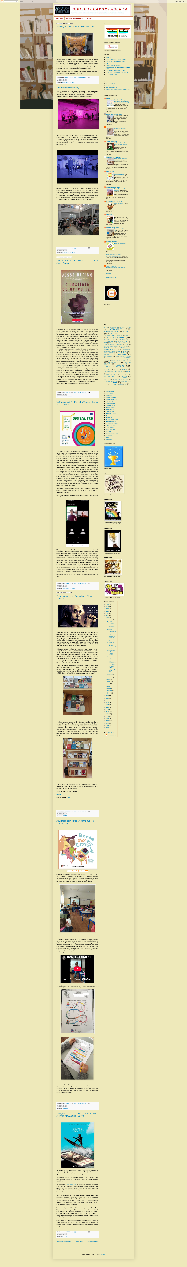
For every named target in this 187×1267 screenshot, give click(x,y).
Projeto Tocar (124, 374)
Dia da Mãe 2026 (110, 83)
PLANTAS (106, 369)
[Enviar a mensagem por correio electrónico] (89, 77)
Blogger (103, 1254)
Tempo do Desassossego (68, 87)
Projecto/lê (108, 431)
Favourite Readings (111, 241)
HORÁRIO (106, 360)
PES (120, 368)
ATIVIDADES (65, 1108)
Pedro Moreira (111, 732)
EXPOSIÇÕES (122, 354)
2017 (107, 700)
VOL (126, 384)
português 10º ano (108, 371)
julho (108, 679)
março (109, 688)
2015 (107, 705)
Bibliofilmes (109, 395)
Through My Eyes (111, 266)
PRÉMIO (128, 371)
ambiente (112, 334)
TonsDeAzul (109, 439)
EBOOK (58, 794)
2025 (107, 606)
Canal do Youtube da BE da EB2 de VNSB (117, 72)
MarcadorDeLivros (111, 421)
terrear (108, 98)
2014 (107, 707)
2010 (107, 716)
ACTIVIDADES (65, 82)
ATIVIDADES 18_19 (121, 341)
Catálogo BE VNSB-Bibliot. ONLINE (115, 61)
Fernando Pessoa (110, 407)
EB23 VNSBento (116, 351)
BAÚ (105, 343)
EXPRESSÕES (108, 356)
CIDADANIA (89, 18)
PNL (115, 369)
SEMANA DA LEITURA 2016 (111, 381)
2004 (107, 725)
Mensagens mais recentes (64, 1241)
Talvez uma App (71, 1184)
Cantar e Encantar (109, 344)
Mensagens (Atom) (68, 1244)
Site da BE (108, 57)
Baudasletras (109, 393)
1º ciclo (106, 327)
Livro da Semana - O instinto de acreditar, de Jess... (111, 637)
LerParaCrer (109, 417)
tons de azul (109, 127)
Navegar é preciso (110, 425)
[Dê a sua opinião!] (60, 80)
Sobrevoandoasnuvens (112, 433)
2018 (107, 698)
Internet (113, 360)
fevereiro (109, 690)
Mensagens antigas (92, 1241)
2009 (107, 718)
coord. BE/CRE (112, 735)
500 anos (122, 327)
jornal (118, 360)
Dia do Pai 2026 (110, 85)
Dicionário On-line (110, 403)
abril (108, 686)
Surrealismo (109, 435)
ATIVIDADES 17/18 (108, 341)
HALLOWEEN (119, 357)
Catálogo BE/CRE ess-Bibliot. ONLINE (116, 59)
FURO (112, 357)
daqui (68, 797)
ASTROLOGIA (127, 335)
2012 (107, 711)
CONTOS (122, 347)
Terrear (107, 437)
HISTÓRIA (126, 357)
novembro (110, 674)
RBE (107, 63)
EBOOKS (125, 351)
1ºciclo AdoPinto (114, 327)
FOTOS (129, 356)
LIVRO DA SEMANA (67, 397)
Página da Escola (110, 429)
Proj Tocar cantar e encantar (113, 373)
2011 (107, 714)
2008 (107, 720)
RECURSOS (124, 376)
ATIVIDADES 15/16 (109, 339)
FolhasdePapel (110, 409)
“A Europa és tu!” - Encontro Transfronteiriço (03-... (111, 645)
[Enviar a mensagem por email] (58, 80)
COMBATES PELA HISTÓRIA (114, 201)
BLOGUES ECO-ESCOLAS (74, 18)
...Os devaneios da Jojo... (113, 187)
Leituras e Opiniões (111, 413)
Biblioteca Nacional (111, 397)
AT (107, 337)
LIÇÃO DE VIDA (114, 362)
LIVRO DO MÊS (122, 364)
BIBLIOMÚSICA (122, 343)
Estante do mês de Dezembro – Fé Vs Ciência (111, 652)
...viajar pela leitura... (112, 141)
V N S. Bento (113, 384)
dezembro (110, 620)
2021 (107, 615)
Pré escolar (119, 371)
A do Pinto (128, 327)
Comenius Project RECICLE (111, 346)
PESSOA (126, 368)
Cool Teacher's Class (111, 74)
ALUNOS (127, 331)
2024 (107, 608)
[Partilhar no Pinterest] (66, 80)
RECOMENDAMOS (110, 376)
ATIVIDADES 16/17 (123, 339)
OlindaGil (108, 273)
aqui (97, 1085)
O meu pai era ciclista (119, 128)
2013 (107, 709)
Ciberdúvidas (109, 401)
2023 (107, 611)
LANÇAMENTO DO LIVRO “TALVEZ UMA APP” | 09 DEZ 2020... (111, 668)
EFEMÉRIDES (122, 353)
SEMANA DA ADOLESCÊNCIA (112, 378)
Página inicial (59, 18)
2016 (107, 702)
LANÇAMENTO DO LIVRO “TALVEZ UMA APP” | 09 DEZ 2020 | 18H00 (76, 1114)
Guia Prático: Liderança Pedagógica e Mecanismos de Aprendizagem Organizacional (121, 101)
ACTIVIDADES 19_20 (111, 331)
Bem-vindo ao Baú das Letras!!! (113, 256)
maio (108, 684)
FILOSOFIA (122, 356)
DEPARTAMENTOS (110, 349)
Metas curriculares (118, 203)
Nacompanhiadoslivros (112, 423)
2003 (107, 727)
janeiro (109, 693)
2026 (107, 604)
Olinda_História (110, 427)
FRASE (107, 357)
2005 (107, 723)
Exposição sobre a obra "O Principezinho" (76, 26)
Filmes (116, 356)
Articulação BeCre (117, 335)
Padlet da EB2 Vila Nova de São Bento (116, 70)
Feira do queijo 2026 (111, 87)
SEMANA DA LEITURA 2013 (120, 379)
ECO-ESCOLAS (109, 353)
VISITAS (121, 384)
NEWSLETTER (107, 366)
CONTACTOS (107, 347)
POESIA (124, 369)
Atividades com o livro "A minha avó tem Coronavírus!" (111, 659)
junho (109, 681)
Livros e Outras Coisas (112, 227)
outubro (109, 677)
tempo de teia (110, 171)
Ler (106, 415)
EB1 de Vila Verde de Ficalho (113, 65)
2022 (107, 613)
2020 (107, 618)
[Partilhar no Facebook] (64, 80)
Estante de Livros (111, 277)
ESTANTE (64, 815)
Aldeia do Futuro (110, 391)
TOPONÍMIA (124, 383)
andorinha (109, 214)
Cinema (126, 344)
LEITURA (127, 360)
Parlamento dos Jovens (110, 368)
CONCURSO (124, 346)
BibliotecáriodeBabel (111, 399)
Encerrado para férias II (120, 243)
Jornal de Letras (110, 411)
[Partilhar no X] (62, 80)
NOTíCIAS (72, 82)
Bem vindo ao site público (113, 254)
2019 (107, 695)
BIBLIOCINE (112, 342)
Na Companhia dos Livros (113, 157)
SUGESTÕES (113, 383)
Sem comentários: (82, 77)
